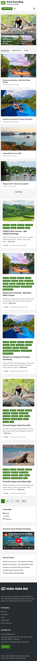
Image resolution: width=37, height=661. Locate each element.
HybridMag (22, 658)
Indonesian (8, 519)
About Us (4, 611)
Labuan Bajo (6, 419)
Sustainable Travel (7, 289)
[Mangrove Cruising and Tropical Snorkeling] (18, 103)
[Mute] (29, 548)
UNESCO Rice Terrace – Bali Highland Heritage (18, 561)
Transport (5, 422)
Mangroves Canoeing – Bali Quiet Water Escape (18, 564)
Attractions (6, 225)
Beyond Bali (28, 410)
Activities (5, 278)
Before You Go (16, 50)
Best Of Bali (21, 225)
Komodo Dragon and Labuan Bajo (17, 481)
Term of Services (6, 623)
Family (21, 280)
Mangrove (12, 283)
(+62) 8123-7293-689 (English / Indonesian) (15, 642)
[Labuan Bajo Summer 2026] (18, 138)
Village (27, 228)
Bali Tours (13, 225)
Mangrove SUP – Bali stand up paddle (15, 184)
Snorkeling (15, 347)
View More (18, 192)
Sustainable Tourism (26, 286)
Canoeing (28, 278)
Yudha (6, 245)
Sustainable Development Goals (11, 286)
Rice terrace (21, 228)
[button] (27, 16)
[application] (18, 541)
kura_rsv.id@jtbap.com (8, 634)
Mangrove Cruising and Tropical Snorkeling (17, 119)
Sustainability (5, 50)
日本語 (6, 516)
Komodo (27, 416)
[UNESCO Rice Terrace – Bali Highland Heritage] (9, 40)
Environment (29, 225)
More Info (5, 647)
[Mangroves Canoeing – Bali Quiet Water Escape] (27, 40)
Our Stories (4, 614)
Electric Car (15, 413)
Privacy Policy (5, 620)
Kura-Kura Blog (15, 1)
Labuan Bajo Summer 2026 (12, 153)
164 (17, 501)
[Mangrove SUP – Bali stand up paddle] (18, 171)
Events (26, 50)
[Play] (5, 548)
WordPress (12, 658)
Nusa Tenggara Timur (16, 419)
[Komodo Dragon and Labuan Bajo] (19, 25)
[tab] (5, 50)
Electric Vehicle (24, 413)
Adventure (13, 278)
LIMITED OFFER (7, 8)
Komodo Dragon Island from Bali (16, 425)
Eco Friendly (6, 413)
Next (23, 501)
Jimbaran (5, 283)
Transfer (26, 419)
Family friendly (28, 280)
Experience (6, 228)
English (6, 513)
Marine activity (20, 283)
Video (3, 617)
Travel (11, 422)
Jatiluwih (13, 228)
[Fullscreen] (32, 548)
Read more (11, 241)
